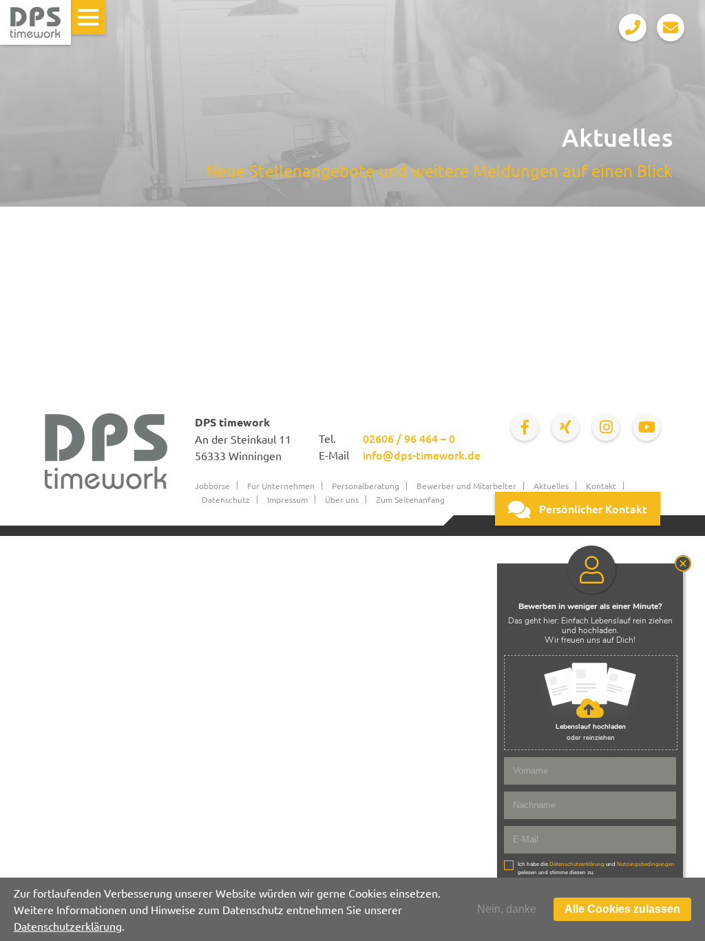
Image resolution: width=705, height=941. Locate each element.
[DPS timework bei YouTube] (646, 427)
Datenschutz (226, 499)
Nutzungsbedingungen (646, 864)
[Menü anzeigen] (88, 17)
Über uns (342, 499)
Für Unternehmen (281, 485)
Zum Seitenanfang (410, 499)
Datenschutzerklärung (68, 926)
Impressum (287, 499)
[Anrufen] (632, 27)
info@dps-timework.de (422, 454)
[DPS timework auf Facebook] (524, 427)
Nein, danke (506, 909)
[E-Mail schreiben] (670, 27)
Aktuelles (551, 485)
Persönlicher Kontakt (591, 508)
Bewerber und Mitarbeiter (466, 485)
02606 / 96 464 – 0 (409, 438)
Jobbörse (212, 485)
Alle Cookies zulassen (622, 909)
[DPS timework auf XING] (565, 427)
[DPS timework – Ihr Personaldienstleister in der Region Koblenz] (35, 22)
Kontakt (601, 485)
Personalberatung (365, 485)
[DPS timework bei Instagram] (606, 427)
